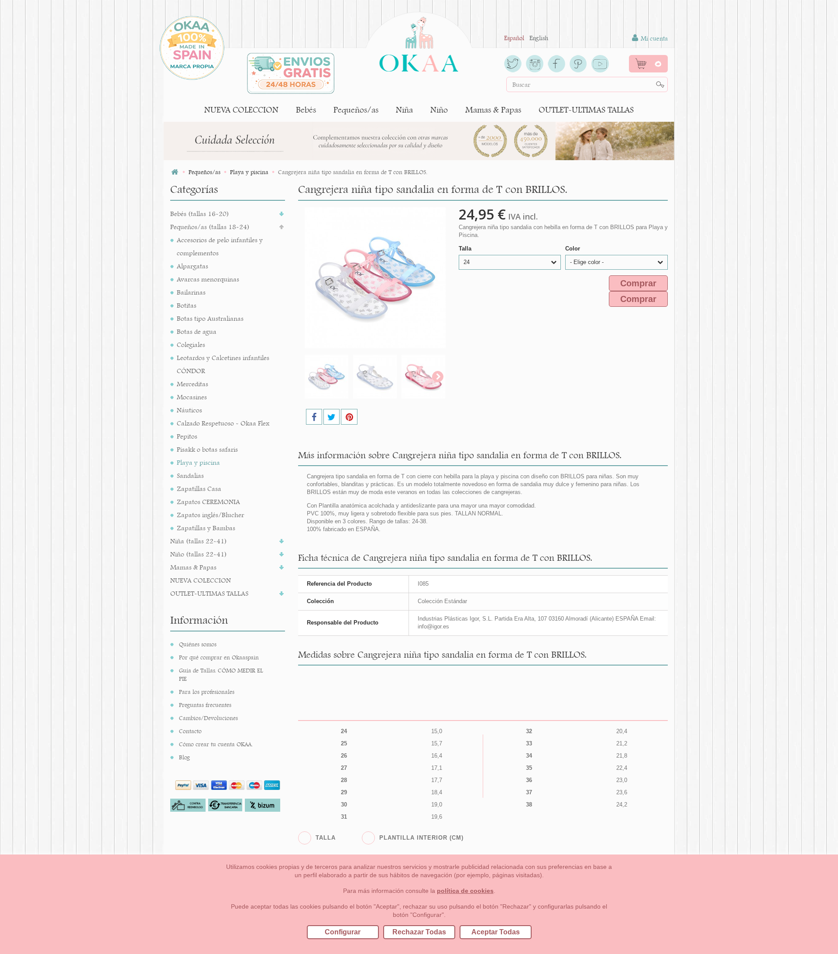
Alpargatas (192, 266)
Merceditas (192, 384)
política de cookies (465, 890)
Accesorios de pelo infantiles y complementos (220, 246)
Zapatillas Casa (199, 488)
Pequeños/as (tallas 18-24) (210, 227)
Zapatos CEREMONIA (208, 502)
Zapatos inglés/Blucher (210, 515)
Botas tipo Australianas (210, 318)
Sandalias (190, 475)
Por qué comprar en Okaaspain (219, 657)
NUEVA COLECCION (241, 110)
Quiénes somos (197, 644)
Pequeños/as (355, 110)
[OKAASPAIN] (419, 42)
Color (573, 248)
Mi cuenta (653, 38)
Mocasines (192, 397)
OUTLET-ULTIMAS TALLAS (586, 110)
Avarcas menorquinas (208, 279)
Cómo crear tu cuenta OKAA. (216, 744)
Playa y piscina (198, 462)
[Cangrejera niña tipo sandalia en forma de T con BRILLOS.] (326, 376)
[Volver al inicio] (174, 172)
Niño (439, 110)
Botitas (186, 305)
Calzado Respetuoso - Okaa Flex (223, 423)
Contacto (190, 731)
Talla (466, 248)
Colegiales (191, 344)
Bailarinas (191, 292)
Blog (184, 757)
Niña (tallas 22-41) (198, 541)
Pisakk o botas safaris (207, 449)
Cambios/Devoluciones (208, 717)
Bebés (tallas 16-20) (199, 213)
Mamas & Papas (493, 110)
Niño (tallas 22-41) (198, 554)
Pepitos (187, 436)
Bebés (306, 110)
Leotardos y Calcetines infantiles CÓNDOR (223, 364)
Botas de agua (196, 331)
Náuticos (189, 410)
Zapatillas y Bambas (206, 528)
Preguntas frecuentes (205, 704)
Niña (404, 110)
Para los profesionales (206, 691)
